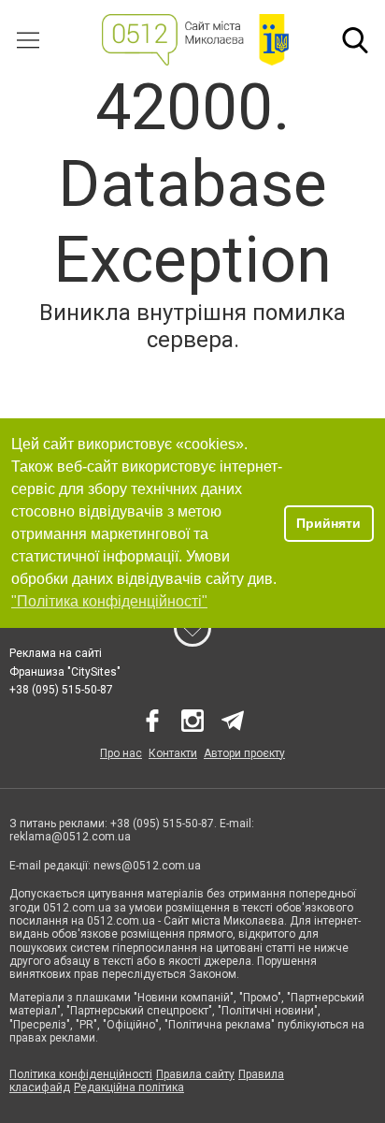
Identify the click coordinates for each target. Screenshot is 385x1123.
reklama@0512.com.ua (70, 836)
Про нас (121, 753)
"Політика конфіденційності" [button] (109, 601)
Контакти (173, 753)
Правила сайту (195, 1074)
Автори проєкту (244, 753)
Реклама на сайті (55, 653)
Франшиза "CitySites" (65, 671)
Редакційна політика (129, 1087)
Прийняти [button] (328, 523)
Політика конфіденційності (80, 1074)
